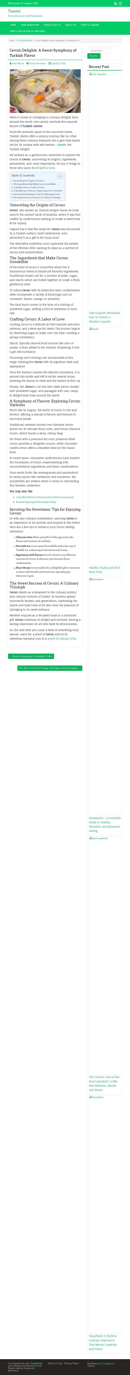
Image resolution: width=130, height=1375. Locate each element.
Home (13, 25)
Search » (93, 55)
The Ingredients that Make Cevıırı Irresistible (34, 184)
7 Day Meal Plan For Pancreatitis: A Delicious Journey (44, 497)
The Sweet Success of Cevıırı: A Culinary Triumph (36, 197)
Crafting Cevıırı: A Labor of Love (29, 187)
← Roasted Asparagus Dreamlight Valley (31, 656)
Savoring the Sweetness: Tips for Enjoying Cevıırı (36, 194)
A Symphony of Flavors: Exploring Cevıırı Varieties (37, 190)
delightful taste (45, 167)
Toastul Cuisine (90, 25)
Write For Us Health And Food (27, 31)
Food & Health (52, 25)
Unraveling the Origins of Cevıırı (28, 180)
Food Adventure (30, 25)
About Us (70, 25)
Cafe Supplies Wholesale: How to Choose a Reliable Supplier (105, 317)
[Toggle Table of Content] (58, 176)
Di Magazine (108, 1363)
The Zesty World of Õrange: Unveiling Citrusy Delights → (50, 668)
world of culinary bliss (62, 638)
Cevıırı (62, 144)
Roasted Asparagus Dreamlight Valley (36, 502)
